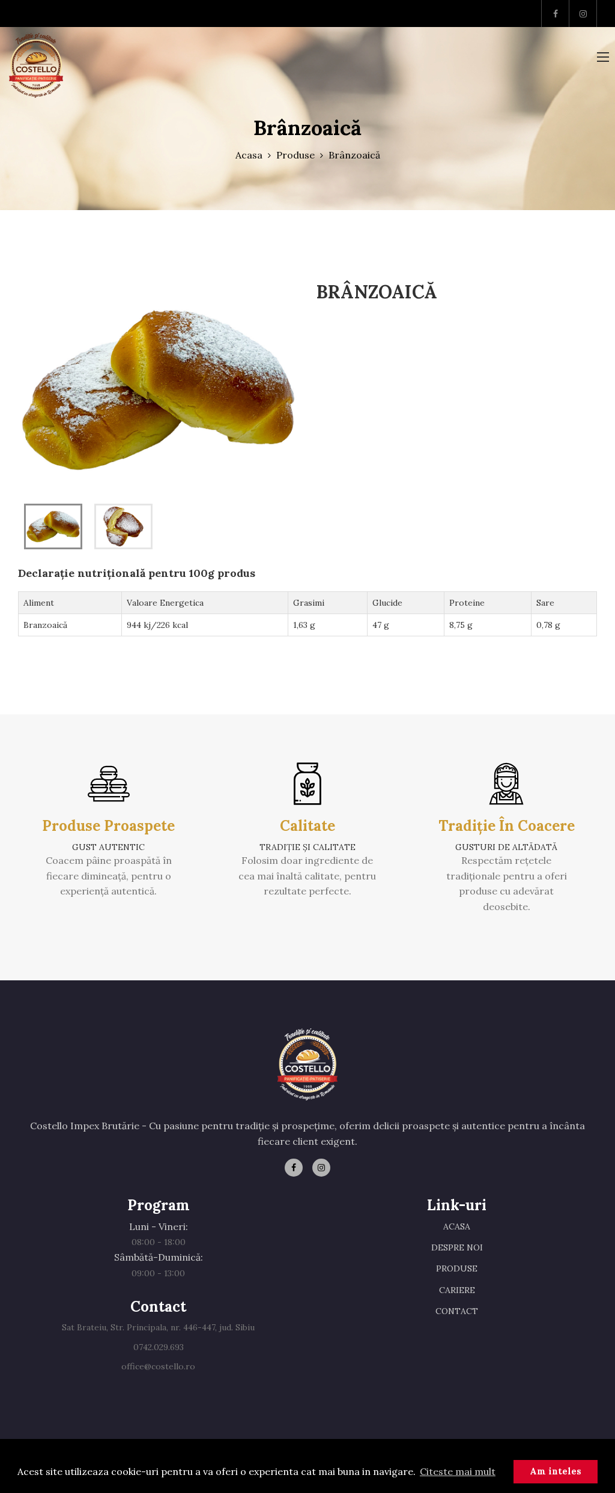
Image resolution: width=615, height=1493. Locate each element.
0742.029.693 (158, 1347)
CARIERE (457, 1290)
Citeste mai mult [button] (457, 1471)
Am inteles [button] (555, 1471)
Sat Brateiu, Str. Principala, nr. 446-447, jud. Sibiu (158, 1327)
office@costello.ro (158, 1366)
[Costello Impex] (36, 65)
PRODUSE (456, 1268)
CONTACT (456, 1311)
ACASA (456, 1226)
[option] (158, 390)
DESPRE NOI (457, 1247)
